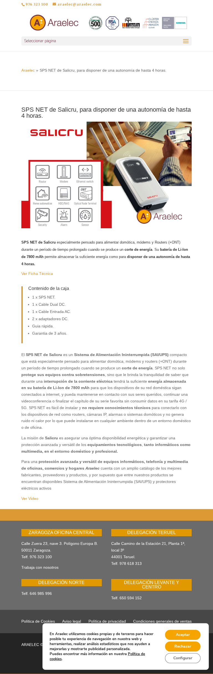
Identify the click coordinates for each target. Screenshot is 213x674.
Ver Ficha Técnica (37, 273)
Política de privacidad (107, 621)
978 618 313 (131, 563)
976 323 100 (41, 557)
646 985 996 (41, 593)
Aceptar (183, 634)
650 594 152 (131, 598)
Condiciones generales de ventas (162, 621)
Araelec (28, 70)
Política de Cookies (38, 621)
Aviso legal (71, 621)
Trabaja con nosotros (40, 567)
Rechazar (182, 646)
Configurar (182, 658)
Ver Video (29, 498)
